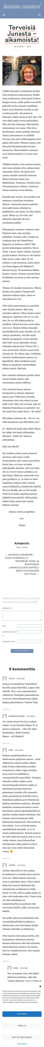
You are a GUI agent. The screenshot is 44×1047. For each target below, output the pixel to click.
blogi (18, 547)
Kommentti (7, 608)
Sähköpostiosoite (9, 633)
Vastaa (5, 709)
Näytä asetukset (22, 1037)
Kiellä (22, 1026)
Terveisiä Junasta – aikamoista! (22, 34)
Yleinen (25, 547)
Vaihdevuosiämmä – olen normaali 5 (20, 556)
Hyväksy (22, 1014)
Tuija (12, 679)
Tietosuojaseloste (22, 1044)
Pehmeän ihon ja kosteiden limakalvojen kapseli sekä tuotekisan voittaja (24, 567)
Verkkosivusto (8, 641)
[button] (40, 986)
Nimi (4, 626)
